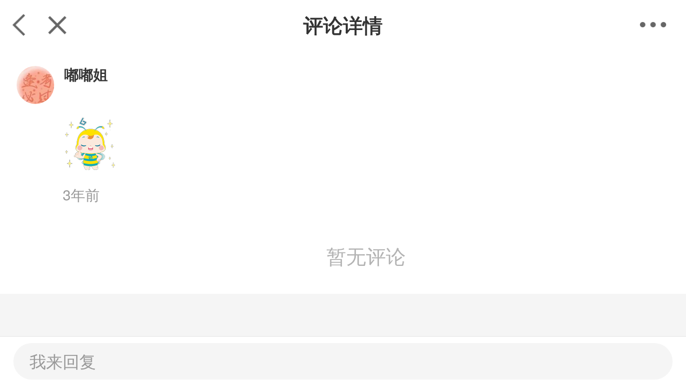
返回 (19, 24)
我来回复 (62, 361)
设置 (663, 24)
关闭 (57, 24)
